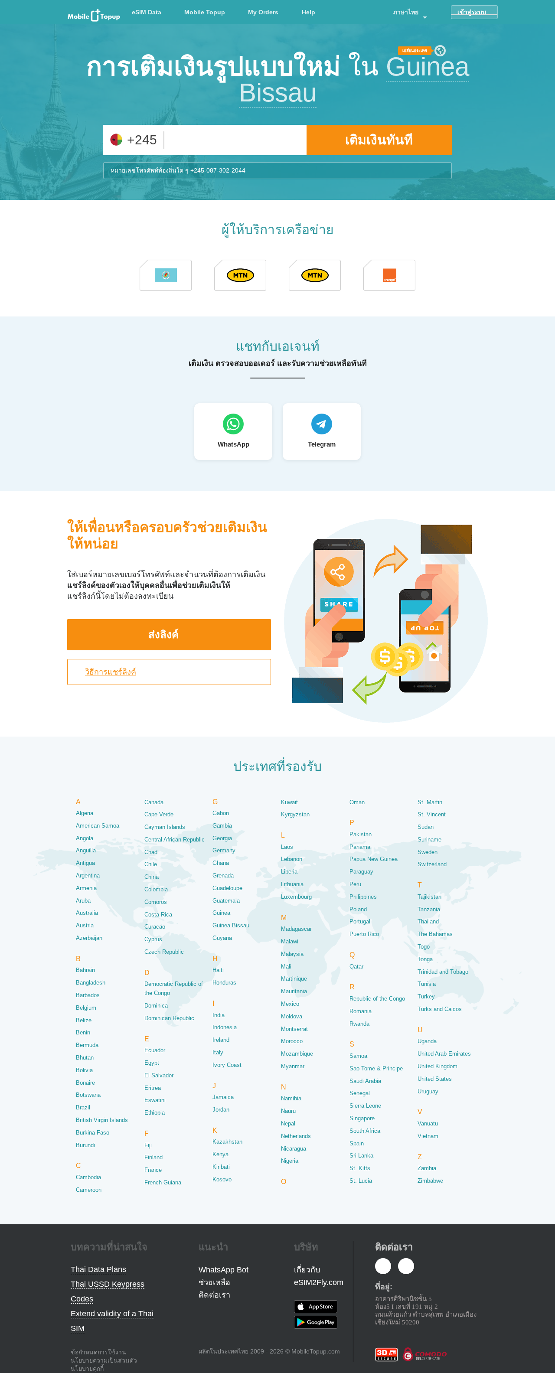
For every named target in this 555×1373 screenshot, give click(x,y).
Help (308, 12)
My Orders (263, 12)
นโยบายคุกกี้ (87, 1368)
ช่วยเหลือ (214, 1282)
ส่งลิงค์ (163, 634)
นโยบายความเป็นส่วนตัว (104, 1360)
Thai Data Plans (98, 1269)
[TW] (406, 1266)
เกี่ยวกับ (307, 1269)
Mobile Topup (204, 12)
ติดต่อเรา (214, 1295)
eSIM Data (146, 12)
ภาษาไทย (405, 12)
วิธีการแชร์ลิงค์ (110, 672)
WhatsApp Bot (223, 1269)
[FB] (383, 1266)
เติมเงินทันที (379, 140)
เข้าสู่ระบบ (471, 12)
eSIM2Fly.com (318, 1282)
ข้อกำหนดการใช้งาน (98, 1352)
